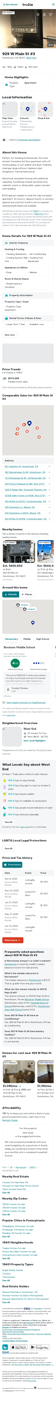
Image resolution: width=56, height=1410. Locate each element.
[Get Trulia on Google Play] (39, 1347)
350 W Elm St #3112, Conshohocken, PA (25, 501)
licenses (30, 1323)
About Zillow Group (23, 1358)
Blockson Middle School (37, 999)
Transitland (38, 1309)
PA (11, 1167)
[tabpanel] (28, 906)
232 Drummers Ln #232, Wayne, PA (22, 513)
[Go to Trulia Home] (28, 4)
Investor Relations (25, 1360)
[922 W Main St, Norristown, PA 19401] (19, 551)
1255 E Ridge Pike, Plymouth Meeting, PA (26, 489)
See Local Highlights (35, 740)
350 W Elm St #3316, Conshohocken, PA (25, 519)
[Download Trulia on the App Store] (19, 1347)
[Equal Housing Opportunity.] (35, 1388)
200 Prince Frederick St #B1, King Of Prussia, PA (29, 484)
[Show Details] (49, 466)
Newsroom (14, 1360)
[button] (53, 5)
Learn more (11, 715)
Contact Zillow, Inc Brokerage (15, 1341)
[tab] (10, 594)
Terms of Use (39, 1360)
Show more (11, 940)
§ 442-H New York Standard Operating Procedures (21, 1330)
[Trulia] (5, 1347)
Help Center (9, 1391)
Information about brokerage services (21, 1334)
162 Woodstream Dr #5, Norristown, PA (25, 472)
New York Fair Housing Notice (13, 1332)
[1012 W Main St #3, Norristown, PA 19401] (19, 1071)
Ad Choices (40, 1363)
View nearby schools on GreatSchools (26, 702)
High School (42, 639)
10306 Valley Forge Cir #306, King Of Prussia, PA (29, 495)
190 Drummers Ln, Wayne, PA (20, 507)
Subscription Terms (9, 1363)
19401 (36, 211)
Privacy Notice (29, 1363)
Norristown (10, 964)
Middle (27, 639)
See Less (11, 334)
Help (20, 1363)
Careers (5, 1360)
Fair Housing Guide (39, 1358)
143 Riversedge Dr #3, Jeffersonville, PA (25, 478)
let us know (32, 1381)
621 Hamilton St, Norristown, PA (21, 466)
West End (31, 57)
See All (10, 822)
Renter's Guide (10, 1120)
